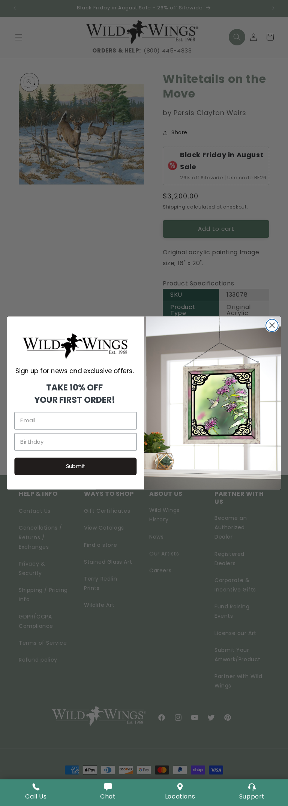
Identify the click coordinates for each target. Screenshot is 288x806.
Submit (76, 466)
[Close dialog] (272, 325)
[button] (108, 792)
